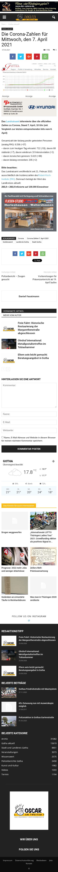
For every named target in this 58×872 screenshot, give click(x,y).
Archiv (4, 738)
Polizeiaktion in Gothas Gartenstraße (36, 717)
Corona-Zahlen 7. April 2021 (38, 238)
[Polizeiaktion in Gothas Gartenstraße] (8, 721)
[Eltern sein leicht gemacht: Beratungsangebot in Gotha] (8, 358)
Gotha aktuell (7, 29)
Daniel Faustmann (29, 296)
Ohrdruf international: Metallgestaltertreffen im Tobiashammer (32, 344)
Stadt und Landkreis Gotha (14, 747)
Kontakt (29, 863)
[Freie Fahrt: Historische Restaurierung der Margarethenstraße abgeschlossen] (8, 326)
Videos (4, 769)
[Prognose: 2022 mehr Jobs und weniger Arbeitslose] (14, 556)
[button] (54, 17)
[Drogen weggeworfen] (14, 521)
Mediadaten (41, 860)
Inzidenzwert (8, 242)
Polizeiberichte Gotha (12, 761)
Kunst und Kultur (10, 765)
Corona (21, 238)
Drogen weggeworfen (11, 532)
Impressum (7, 860)
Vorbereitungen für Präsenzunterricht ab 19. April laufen (45, 279)
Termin (5, 774)
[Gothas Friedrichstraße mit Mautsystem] (8, 693)
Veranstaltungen (9, 752)
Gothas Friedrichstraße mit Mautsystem (38, 689)
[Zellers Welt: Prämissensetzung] (43, 556)
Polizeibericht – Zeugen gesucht (13, 278)
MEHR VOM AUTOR (12, 315)
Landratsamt (12, 121)
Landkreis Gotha (22, 242)
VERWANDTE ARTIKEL (13, 311)
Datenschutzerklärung (24, 860)
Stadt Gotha (36, 242)
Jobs (51, 860)
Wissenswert (7, 756)
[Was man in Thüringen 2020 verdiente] (43, 585)
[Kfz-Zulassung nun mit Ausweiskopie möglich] (8, 707)
